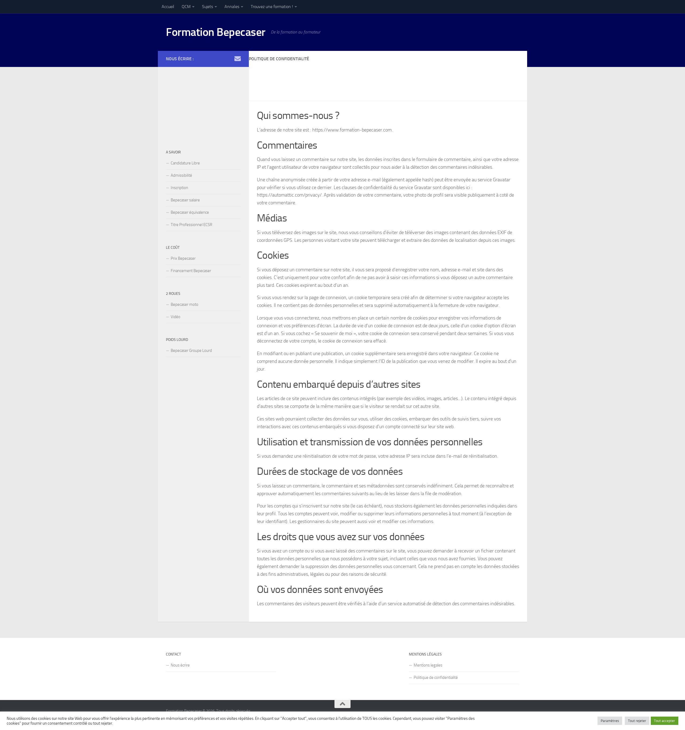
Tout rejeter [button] (637, 721)
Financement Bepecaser (191, 270)
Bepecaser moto (184, 304)
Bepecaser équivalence (190, 212)
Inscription (179, 187)
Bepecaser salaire (185, 200)
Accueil (168, 6)
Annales (231, 6)
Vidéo (175, 316)
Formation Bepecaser (215, 32)
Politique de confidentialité (436, 677)
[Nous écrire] (237, 58)
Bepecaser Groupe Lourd (191, 350)
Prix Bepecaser (183, 258)
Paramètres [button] (610, 721)
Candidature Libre (185, 163)
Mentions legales (428, 665)
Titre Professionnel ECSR (191, 224)
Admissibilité (181, 175)
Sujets (207, 6)
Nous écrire (180, 665)
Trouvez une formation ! (272, 6)
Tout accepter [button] (664, 721)
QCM (186, 6)
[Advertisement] (346, 78)
